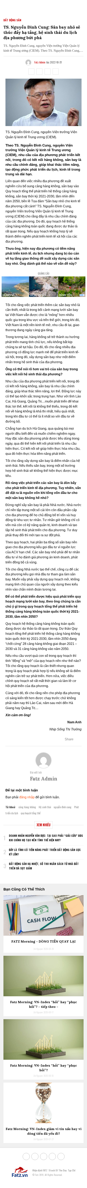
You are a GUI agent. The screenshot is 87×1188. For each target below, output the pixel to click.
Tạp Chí (71, 1170)
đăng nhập (27, 797)
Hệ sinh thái (45, 807)
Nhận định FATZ (39, 1170)
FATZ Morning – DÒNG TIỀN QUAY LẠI (43, 941)
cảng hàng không (27, 807)
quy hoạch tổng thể (30, 813)
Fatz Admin (39, 62)
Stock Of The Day (58, 1170)
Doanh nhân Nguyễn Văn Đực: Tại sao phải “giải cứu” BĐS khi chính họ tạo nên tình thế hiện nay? (46, 837)
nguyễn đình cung (62, 807)
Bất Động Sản (12, 20)
